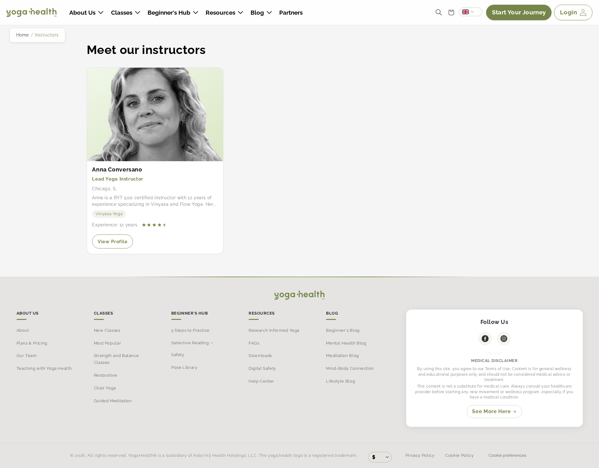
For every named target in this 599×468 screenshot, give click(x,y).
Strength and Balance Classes (116, 359)
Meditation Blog (342, 355)
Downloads (260, 355)
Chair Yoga (105, 388)
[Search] (438, 12)
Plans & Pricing (32, 343)
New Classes (107, 330)
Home (22, 34)
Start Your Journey (519, 12)
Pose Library (184, 367)
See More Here (491, 411)
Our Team (27, 355)
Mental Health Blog (346, 343)
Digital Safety (262, 368)
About (23, 330)
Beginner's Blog (342, 330)
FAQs (254, 343)
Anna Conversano (117, 169)
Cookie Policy (459, 455)
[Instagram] (504, 338)
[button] (86, 12)
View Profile (115, 243)
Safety (177, 354)
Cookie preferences (507, 455)
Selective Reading (190, 342)
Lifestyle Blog (340, 381)
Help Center (261, 381)
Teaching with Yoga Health (44, 368)
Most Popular (107, 343)
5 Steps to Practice (190, 330)
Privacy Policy (420, 455)
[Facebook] (485, 338)
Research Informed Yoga (274, 330)
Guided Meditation (113, 400)
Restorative (105, 375)
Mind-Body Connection (350, 368)
